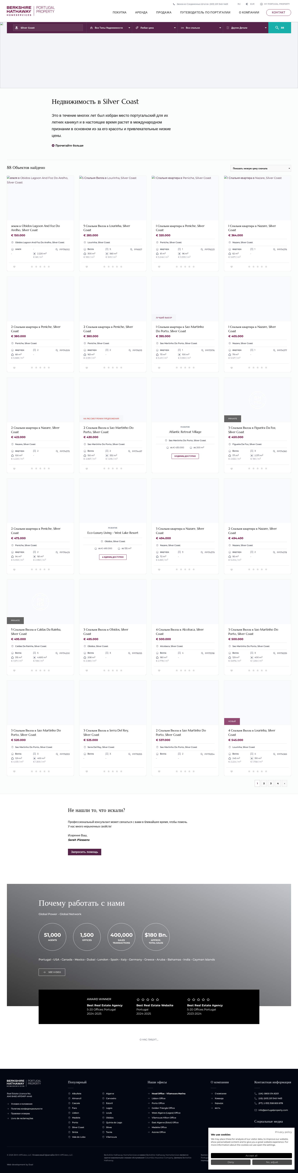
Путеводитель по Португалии (205, 12)
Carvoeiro (111, 1098)
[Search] (279, 26)
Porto (75, 1122)
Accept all (251, 1155)
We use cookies (220, 1134)
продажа (164, 12)
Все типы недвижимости (109, 27)
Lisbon (75, 1113)
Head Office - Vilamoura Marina (168, 1093)
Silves (109, 1127)
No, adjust (272, 1162)
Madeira (76, 1117)
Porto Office (158, 1103)
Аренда (141, 12)
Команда (219, 1098)
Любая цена (147, 27)
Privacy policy (283, 1132)
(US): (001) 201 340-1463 (270, 1098)
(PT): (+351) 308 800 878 (271, 1103)
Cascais (76, 1103)
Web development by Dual (20, 1165)
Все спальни (193, 27)
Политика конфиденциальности (26, 1108)
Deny (231, 1162)
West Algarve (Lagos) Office (166, 1113)
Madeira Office (159, 1127)
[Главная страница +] (31, 11)
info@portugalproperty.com (273, 1110)
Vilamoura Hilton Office (164, 1117)
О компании (249, 12)
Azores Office (159, 1132)
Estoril (109, 1103)
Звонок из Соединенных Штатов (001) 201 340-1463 (202, 4)
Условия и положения (21, 1104)
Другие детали (239, 27)
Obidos (109, 1117)
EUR (250, 4)
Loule (109, 1113)
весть (217, 1108)
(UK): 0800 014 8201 (269, 1093)
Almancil (76, 1098)
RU (239, 4)
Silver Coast (78, 1127)
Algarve (110, 1093)
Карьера (219, 1103)
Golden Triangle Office (163, 1108)
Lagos (109, 1108)
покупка (120, 12)
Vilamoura (111, 1137)
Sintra (75, 1132)
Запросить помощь (84, 852)
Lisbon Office (158, 1098)
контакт (278, 12)
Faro (74, 1108)
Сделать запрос (59, 215)
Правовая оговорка (20, 1113)
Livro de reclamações (22, 1118)
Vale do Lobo (79, 1137)
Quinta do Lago (114, 1122)
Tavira (109, 1132)
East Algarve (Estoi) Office (165, 1122)
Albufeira (76, 1093)
